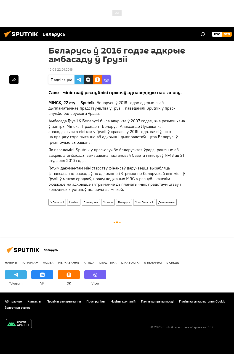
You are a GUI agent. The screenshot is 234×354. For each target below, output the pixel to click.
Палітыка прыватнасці (157, 301)
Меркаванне (68, 262)
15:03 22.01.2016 (60, 69)
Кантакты (34, 301)
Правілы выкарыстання (64, 301)
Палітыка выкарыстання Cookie (202, 301)
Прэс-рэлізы (95, 301)
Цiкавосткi (130, 262)
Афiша (89, 262)
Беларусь (124, 202)
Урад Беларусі (144, 202)
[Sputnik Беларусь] (22, 38)
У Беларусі (57, 202)
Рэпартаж (30, 262)
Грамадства (91, 202)
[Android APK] (18, 324)
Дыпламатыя (166, 202)
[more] (14, 79)
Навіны (73, 202)
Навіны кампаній (123, 301)
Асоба (48, 262)
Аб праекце (13, 301)
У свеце (108, 202)
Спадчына (108, 262)
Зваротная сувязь (17, 307)
